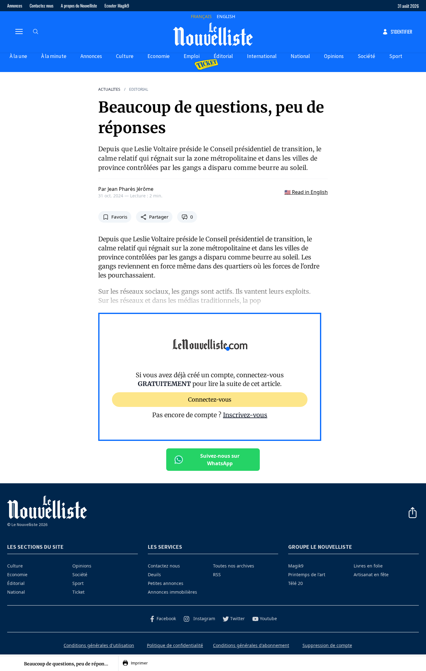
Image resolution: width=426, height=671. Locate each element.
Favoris (119, 217)
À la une (18, 56)
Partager (158, 217)
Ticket (78, 592)
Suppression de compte (327, 645)
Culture (124, 56)
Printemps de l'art (306, 574)
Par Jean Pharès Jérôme (125, 189)
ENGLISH (226, 16)
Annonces (14, 5)
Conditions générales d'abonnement (251, 645)
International (262, 56)
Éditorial (223, 56)
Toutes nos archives (233, 566)
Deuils (154, 574)
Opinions (334, 56)
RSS (217, 574)
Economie (159, 56)
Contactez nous (41, 5)
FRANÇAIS (201, 16)
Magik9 (295, 566)
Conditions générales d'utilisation (99, 645)
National (300, 56)
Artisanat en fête (371, 574)
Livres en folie (368, 566)
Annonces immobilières (172, 592)
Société (366, 56)
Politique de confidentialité (175, 645)
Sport (395, 56)
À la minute (53, 56)
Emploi (192, 56)
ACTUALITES (109, 89)
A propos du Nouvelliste (79, 5)
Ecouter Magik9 (116, 5)
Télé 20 (295, 583)
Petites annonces (165, 583)
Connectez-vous (209, 399)
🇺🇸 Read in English (306, 192)
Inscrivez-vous (245, 415)
